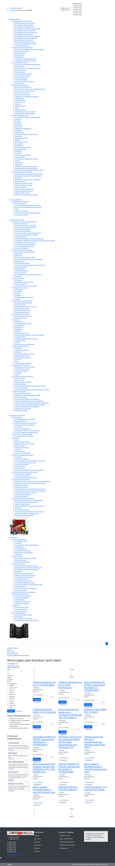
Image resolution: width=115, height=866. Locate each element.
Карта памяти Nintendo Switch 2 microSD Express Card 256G (95, 767)
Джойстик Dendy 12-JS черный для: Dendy (95, 788)
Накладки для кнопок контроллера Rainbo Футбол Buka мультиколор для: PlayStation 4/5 (69, 742)
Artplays (11, 685)
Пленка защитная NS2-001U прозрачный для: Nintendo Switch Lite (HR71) (94, 742)
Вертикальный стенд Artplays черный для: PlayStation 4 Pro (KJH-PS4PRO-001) (44, 767)
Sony (10, 707)
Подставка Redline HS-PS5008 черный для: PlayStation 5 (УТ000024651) (44, 740)
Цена (17, 665)
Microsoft (12, 694)
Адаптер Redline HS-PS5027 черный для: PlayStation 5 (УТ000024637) (95, 686)
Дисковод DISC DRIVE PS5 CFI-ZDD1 (95, 711)
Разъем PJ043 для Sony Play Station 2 (68, 788)
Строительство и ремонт (67, 845)
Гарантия (37, 848)
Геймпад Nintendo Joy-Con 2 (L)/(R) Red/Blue (44, 683)
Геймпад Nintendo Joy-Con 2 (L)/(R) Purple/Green (70, 685)
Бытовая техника (65, 835)
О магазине (37, 845)
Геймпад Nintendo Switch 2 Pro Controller (44, 711)
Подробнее (11, 750)
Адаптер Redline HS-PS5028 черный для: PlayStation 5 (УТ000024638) (69, 767)
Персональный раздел (14, 855)
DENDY (11, 692)
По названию (11, 665)
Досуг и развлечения (66, 839)
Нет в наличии (63, 758)
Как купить (37, 839)
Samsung (12, 705)
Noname (11, 699)
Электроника (64, 848)
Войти (12, 8)
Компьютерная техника (67, 842)
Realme (11, 701)
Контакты (37, 851)
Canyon (11, 690)
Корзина (12, 10)
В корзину (37, 699)
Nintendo (12, 696)
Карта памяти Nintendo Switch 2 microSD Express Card (44, 789)
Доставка (37, 842)
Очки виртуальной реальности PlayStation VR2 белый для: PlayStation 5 (70, 713)
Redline (11, 703)
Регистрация (18, 8)
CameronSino (13, 688)
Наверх (9, 864)
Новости (36, 835)
